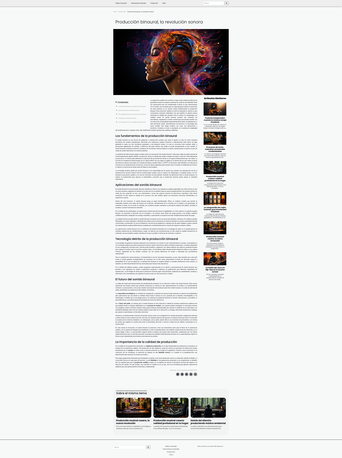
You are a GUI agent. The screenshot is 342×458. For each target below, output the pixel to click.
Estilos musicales (121, 3)
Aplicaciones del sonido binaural (128, 110)
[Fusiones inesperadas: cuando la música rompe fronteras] (215, 109)
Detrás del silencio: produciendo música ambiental (208, 422)
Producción (154, 3)
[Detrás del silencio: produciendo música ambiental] (208, 407)
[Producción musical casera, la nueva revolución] (215, 227)
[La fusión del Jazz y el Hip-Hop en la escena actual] (215, 258)
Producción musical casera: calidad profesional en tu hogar (215, 178)
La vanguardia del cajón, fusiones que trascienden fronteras (215, 209)
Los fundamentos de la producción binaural (132, 106)
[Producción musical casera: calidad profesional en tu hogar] (215, 167)
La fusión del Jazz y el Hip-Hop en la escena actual (215, 269)
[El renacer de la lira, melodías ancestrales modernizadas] (215, 138)
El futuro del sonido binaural (127, 118)
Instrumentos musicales (138, 3)
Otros (164, 3)
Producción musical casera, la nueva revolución (215, 238)
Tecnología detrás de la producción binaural (132, 114)
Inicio (115, 11)
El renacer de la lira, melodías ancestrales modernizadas (215, 149)
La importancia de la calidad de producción (132, 122)
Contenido (123, 102)
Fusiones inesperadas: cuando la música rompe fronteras (215, 120)
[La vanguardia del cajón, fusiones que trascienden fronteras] (215, 198)
